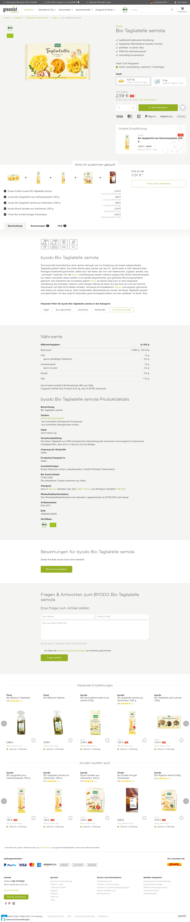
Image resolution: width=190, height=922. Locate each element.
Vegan (46, 310)
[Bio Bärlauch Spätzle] (58, 723)
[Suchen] (172, 10)
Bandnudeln (100, 310)
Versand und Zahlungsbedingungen (113, 887)
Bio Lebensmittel (63, 310)
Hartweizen (83, 310)
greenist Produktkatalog (61, 881)
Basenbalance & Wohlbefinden (157, 881)
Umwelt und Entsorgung (108, 884)
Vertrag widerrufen (16, 897)
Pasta (93, 281)
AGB (69, 916)
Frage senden (54, 657)
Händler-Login (56, 884)
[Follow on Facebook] (6, 903)
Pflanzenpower (150, 894)
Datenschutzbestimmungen (71, 650)
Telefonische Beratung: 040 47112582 (21, 2)
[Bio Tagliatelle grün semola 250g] (169, 723)
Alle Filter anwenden (121, 310)
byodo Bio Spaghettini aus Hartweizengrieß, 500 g (33, 197)
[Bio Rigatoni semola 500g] (169, 800)
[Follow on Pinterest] (10, 903)
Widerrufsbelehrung (106, 891)
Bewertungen (39, 226)
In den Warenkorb (158, 107)
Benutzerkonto (104, 894)
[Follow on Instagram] (14, 903)
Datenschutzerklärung (84, 916)
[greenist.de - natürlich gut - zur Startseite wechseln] (11, 10)
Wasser (118, 287)
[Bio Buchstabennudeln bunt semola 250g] (95, 723)
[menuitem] (180, 2)
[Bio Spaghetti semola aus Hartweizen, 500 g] (63, 177)
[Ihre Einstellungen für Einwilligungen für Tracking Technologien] (17, 919)
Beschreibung (15, 226)
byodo (119, 26)
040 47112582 (18, 881)
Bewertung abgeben (56, 569)
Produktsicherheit (56, 916)
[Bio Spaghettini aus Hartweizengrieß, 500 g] (38, 177)
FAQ (61, 226)
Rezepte (54, 894)
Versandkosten (46, 848)
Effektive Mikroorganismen (155, 887)
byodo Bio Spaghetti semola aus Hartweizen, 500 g (34, 203)
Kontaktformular (11, 890)
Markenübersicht (104, 881)
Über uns (54, 897)
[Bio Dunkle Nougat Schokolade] (112, 177)
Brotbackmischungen (153, 884)
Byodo (75, 274)
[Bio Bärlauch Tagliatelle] (21, 723)
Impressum (103, 916)
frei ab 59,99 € (71, 2)
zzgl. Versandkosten (148, 100)
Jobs (52, 900)
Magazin (54, 891)
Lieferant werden (58, 887)
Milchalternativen (151, 891)
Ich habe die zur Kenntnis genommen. (77, 650)
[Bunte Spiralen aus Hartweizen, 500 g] (87, 177)
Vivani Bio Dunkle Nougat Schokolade (27, 214)
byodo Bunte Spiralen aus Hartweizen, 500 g (31, 208)
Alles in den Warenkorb (159, 183)
